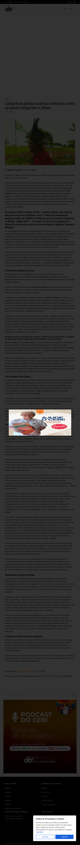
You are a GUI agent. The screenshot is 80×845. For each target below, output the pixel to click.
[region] (54, 828)
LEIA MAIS (39, 832)
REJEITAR (45, 837)
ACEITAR (64, 837)
